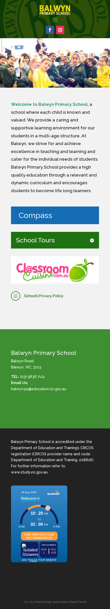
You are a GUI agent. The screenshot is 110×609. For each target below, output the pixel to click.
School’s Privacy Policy (43, 296)
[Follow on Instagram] (60, 30)
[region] (55, 63)
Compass (35, 215)
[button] (6, 63)
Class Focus (78, 602)
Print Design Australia (50, 602)
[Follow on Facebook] (50, 30)
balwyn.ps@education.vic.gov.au (38, 389)
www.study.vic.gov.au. (29, 472)
